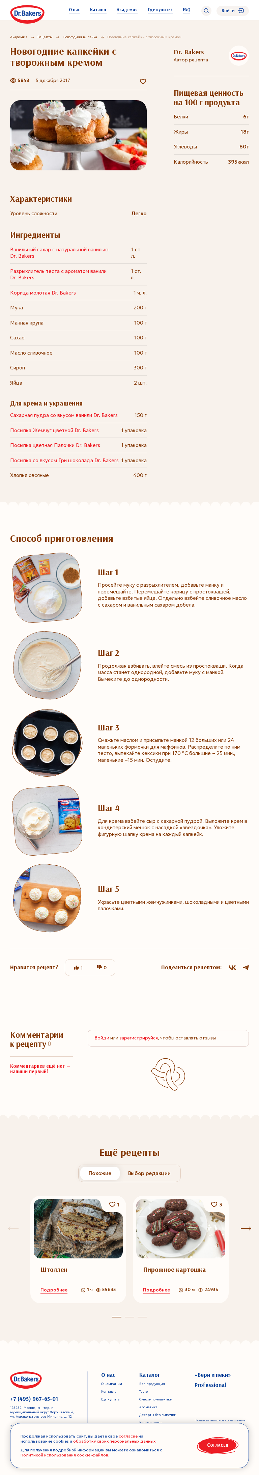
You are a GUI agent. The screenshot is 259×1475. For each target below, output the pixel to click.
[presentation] (246, 1228)
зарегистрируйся (138, 1038)
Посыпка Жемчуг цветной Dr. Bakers (54, 430)
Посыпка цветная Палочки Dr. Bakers (55, 445)
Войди (102, 1038)
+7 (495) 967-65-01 (34, 1398)
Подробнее (53, 1290)
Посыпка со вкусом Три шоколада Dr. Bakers (64, 460)
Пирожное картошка (174, 1269)
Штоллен (53, 1269)
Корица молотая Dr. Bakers (43, 292)
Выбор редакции (149, 1173)
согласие (128, 1436)
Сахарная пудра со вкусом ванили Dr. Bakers (64, 415)
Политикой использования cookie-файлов (64, 1454)
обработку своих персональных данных (114, 1441)
